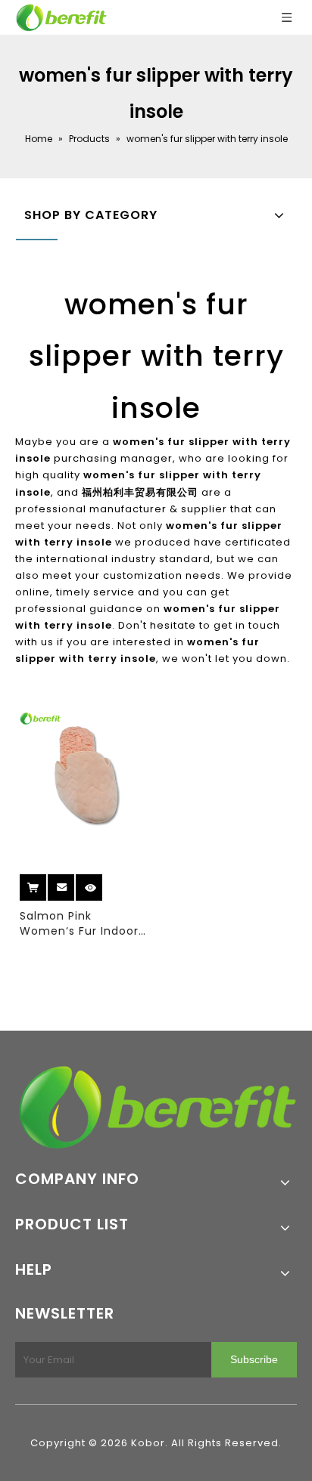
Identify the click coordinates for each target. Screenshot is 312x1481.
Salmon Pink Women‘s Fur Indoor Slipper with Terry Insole (79, 923)
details (102, 882)
